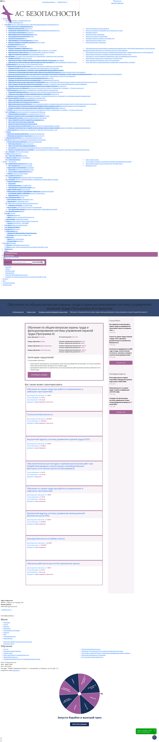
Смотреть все (121, 363)
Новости (5, 279)
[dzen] (112, 1)
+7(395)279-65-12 (62, 2)
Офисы (7, 269)
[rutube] (111, 1)
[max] (117, 1)
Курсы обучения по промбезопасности (16, 655)
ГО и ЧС (5, 649)
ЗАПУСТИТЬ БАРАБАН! (79, 724)
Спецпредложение (9, 283)
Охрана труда (7, 653)
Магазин (6, 626)
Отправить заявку (39, 375)
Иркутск (2, 1)
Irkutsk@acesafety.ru (48, 2)
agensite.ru (16, 670)
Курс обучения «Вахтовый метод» (92, 657)
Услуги (5, 624)
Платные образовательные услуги (16, 275)
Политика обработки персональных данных (17, 642)
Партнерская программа (11, 630)
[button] (4, 258)
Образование (9, 273)
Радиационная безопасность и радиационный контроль (21, 659)
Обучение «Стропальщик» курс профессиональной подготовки (102, 651)
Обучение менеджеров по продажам (93, 655)
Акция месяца (7, 285)
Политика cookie (8, 644)
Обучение (6, 622)
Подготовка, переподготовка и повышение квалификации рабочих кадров (105, 653)
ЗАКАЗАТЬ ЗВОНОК (117, 3)
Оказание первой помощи (12, 651)
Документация (10, 271)
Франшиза (6, 628)
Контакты (8, 267)
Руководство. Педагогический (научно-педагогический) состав (25, 277)
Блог (4, 281)
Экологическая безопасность (91, 649)
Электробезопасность (10, 657)
